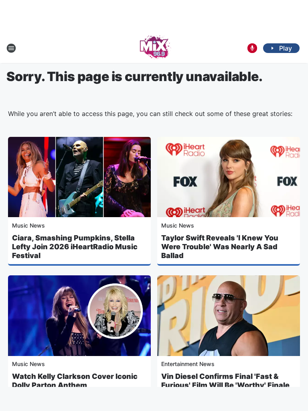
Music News (28, 225)
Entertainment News (188, 363)
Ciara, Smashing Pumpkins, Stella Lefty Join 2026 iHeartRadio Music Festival (75, 247)
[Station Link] (154, 48)
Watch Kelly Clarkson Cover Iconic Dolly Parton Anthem (75, 380)
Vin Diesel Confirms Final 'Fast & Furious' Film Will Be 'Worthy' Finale (225, 380)
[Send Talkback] (252, 48)
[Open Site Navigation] (11, 48)
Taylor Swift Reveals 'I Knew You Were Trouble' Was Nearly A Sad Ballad (219, 247)
